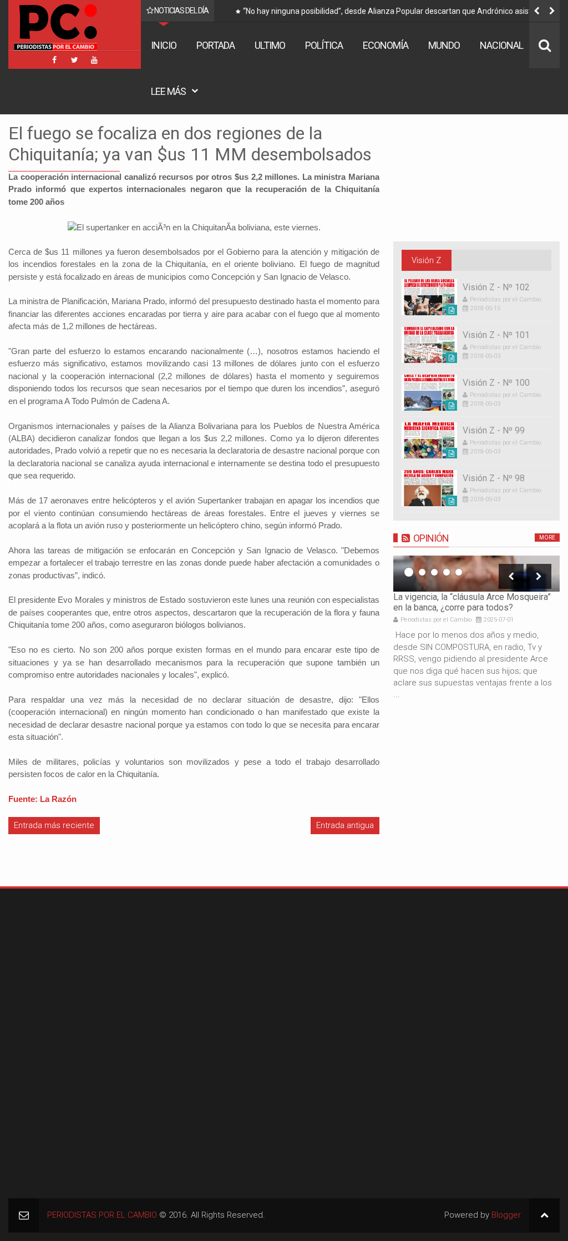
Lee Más (168, 91)
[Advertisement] (77, 966)
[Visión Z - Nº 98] (429, 488)
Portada (215, 45)
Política (324, 45)
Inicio (163, 45)
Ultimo (270, 45)
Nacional (501, 45)
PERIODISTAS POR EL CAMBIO (102, 1215)
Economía (385, 45)
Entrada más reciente (54, 825)
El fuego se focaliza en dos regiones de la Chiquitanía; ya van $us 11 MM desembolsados (190, 144)
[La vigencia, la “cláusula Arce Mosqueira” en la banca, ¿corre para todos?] (476, 574)
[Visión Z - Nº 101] (429, 345)
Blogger (506, 1215)
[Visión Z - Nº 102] (429, 297)
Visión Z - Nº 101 (496, 335)
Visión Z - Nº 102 (496, 287)
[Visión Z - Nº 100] (429, 393)
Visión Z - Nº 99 (494, 430)
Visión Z (426, 260)
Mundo (444, 45)
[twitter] (74, 60)
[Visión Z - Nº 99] (429, 440)
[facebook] (54, 60)
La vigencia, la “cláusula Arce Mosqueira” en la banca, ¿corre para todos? (472, 602)
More (547, 537)
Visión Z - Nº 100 (496, 382)
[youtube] (94, 60)
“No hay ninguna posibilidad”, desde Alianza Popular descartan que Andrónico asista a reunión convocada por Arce (392, 13)
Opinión (431, 538)
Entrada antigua (345, 825)
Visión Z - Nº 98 (494, 478)
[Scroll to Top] (544, 1215)
